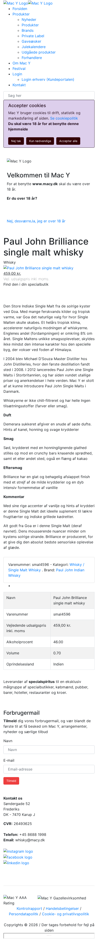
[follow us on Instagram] (49, 851)
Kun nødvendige (40, 141)
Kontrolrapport (29, 908)
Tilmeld (11, 781)
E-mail (8, 760)
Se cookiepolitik (64, 118)
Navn (7, 741)
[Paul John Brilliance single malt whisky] (38, 267)
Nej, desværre (19, 221)
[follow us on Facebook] (49, 857)
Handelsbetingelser (62, 908)
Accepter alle (68, 141)
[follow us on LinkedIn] (49, 863)
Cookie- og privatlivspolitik (65, 914)
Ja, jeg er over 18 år (48, 221)
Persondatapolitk (23, 914)
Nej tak (16, 141)
